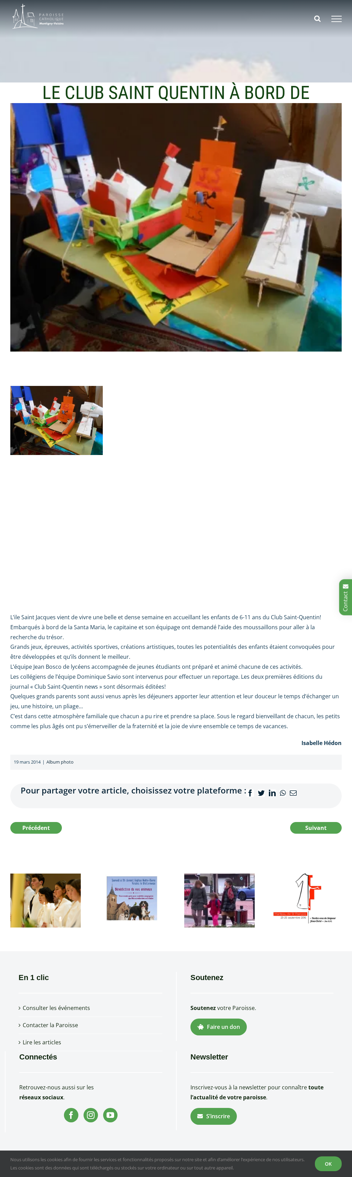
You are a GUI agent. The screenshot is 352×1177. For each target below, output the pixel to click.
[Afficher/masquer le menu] (336, 19)
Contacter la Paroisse (50, 1025)
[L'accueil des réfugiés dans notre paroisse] (219, 900)
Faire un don (223, 1027)
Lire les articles (42, 1042)
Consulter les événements (56, 1008)
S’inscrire (218, 1116)
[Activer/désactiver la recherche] (317, 18)
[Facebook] (71, 1115)
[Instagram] (91, 1115)
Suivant (316, 828)
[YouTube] (110, 1115)
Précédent (36, 828)
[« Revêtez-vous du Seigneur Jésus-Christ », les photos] (306, 900)
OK (328, 1164)
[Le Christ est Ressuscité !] (45, 900)
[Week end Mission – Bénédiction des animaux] (132, 900)
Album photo (60, 762)
